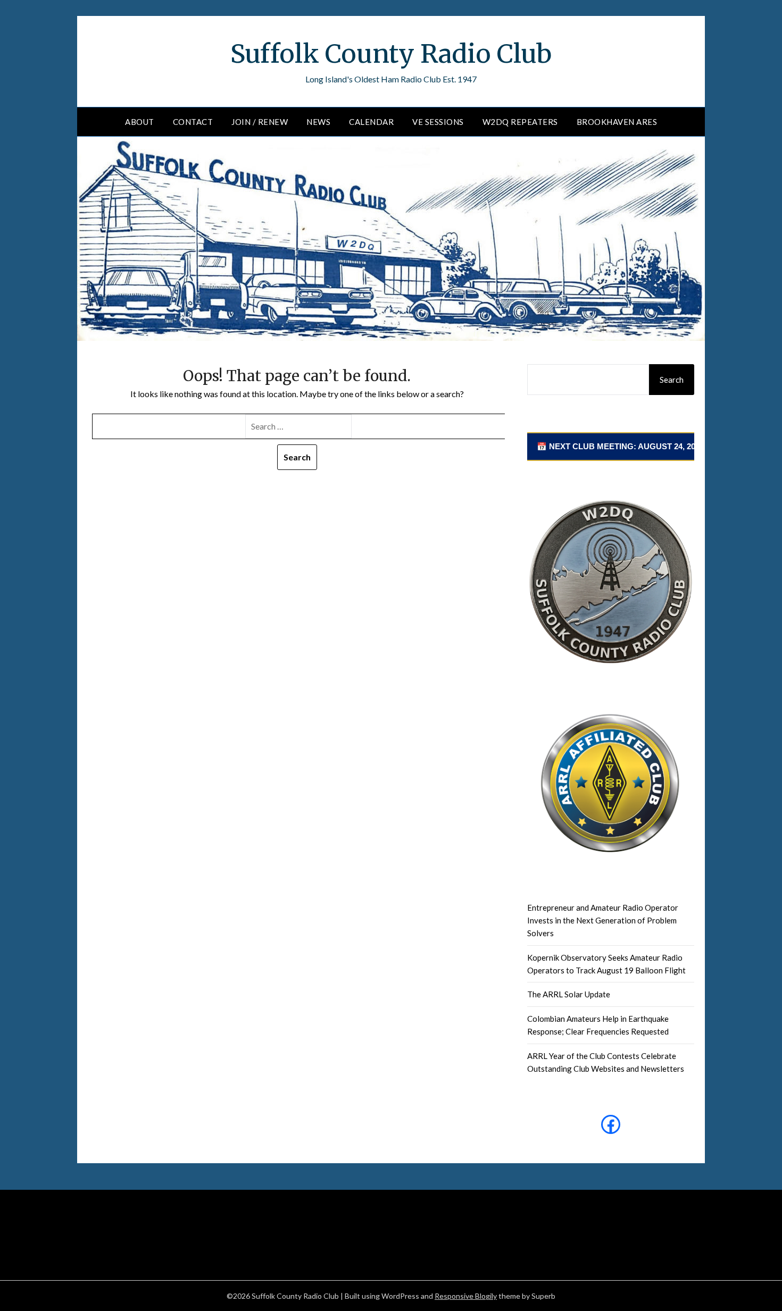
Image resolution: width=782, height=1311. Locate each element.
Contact (193, 122)
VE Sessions (438, 122)
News (318, 122)
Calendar (371, 122)
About (139, 122)
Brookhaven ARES (617, 122)
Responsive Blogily (466, 1295)
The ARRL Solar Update (568, 994)
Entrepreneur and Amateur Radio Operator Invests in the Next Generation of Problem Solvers (602, 920)
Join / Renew (259, 122)
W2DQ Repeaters (520, 122)
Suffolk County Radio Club (391, 54)
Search (672, 379)
